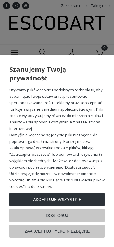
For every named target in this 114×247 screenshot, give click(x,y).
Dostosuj (57, 215)
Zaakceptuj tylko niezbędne (57, 231)
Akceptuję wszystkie (57, 199)
